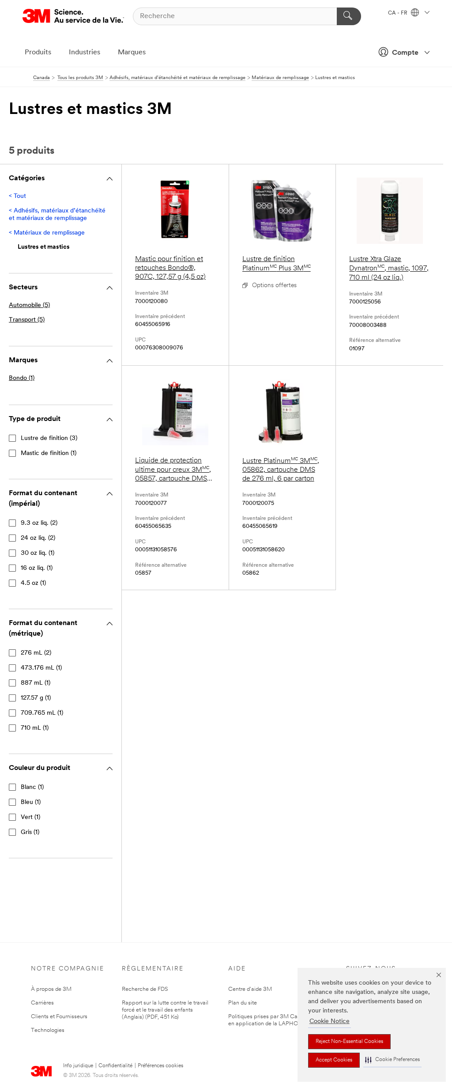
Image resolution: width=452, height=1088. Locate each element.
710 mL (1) (35, 728)
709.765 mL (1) (42, 713)
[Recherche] (349, 16)
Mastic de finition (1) (48, 453)
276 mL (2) (36, 653)
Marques (132, 52)
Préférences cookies (160, 1066)
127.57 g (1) (36, 698)
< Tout (17, 196)
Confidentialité (115, 1066)
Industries (84, 52)
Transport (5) (27, 320)
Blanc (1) (32, 787)
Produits (38, 52)
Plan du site (242, 1003)
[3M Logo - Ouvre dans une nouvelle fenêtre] (73, 16)
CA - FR (398, 13)
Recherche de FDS (145, 989)
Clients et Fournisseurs (59, 1017)
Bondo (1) (21, 378)
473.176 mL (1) (41, 668)
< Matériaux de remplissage (47, 233)
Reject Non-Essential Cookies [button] (349, 1041)
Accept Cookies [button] (334, 1060)
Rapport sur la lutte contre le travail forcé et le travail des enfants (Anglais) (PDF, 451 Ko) (165, 1010)
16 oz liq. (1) (37, 568)
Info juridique (78, 1066)
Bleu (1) (31, 802)
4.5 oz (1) (33, 583)
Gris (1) (30, 832)
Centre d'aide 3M (250, 989)
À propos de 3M (51, 989)
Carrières (42, 1003)
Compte (405, 53)
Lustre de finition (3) (49, 438)
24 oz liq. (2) (38, 538)
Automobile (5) (29, 305)
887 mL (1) (35, 683)
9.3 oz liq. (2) (39, 523)
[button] (392, 1060)
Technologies (47, 1030)
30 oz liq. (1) (37, 553)
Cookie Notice (329, 1021)
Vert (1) (30, 817)
